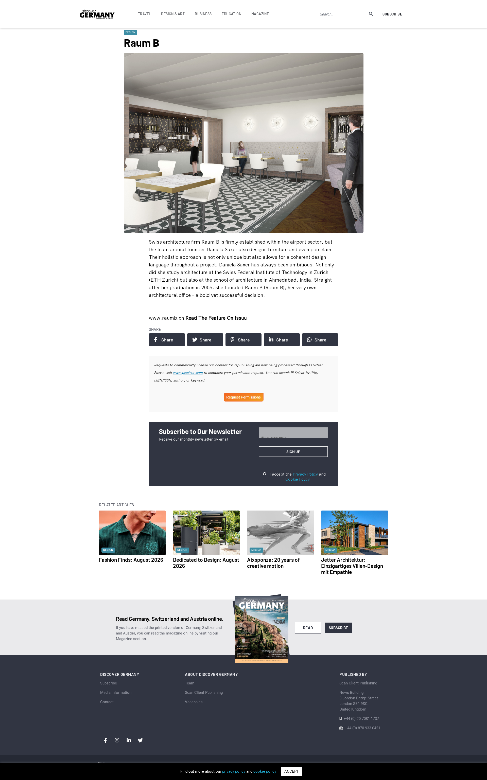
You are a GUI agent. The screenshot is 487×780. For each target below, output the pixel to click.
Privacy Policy (305, 474)
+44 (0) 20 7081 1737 (361, 718)
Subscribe (392, 14)
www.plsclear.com (188, 372)
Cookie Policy (297, 479)
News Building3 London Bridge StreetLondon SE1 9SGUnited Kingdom (358, 701)
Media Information (115, 692)
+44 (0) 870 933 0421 (362, 728)
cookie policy (264, 771)
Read (308, 627)
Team (189, 683)
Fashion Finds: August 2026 (131, 559)
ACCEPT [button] (291, 771)
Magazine (260, 14)
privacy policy (233, 771)
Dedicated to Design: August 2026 (206, 562)
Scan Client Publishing (204, 692)
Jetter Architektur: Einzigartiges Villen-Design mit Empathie (352, 565)
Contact (107, 702)
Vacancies (194, 702)
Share (167, 339)
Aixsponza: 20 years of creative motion (273, 562)
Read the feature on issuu (216, 318)
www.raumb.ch (167, 318)
